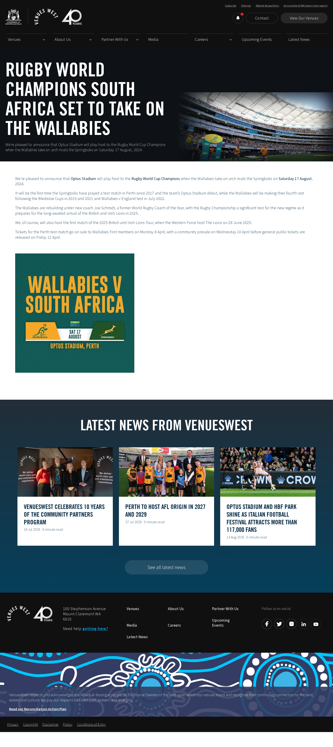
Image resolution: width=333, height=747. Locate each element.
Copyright (30, 724)
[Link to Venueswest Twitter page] (279, 624)
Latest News (299, 39)
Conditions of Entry (91, 724)
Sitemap (246, 5)
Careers (201, 39)
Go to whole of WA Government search (306, 5)
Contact (262, 18)
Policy (67, 724)
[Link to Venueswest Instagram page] (291, 624)
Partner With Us (114, 39)
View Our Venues (304, 18)
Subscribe (230, 5)
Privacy (13, 724)
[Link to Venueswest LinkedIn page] (304, 624)
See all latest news (166, 567)
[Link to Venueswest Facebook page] (267, 624)
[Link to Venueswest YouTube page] (316, 624)
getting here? (95, 628)
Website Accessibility (267, 5)
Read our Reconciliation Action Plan (37, 709)
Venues (14, 39)
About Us (63, 39)
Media (153, 39)
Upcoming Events (257, 39)
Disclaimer (50, 724)
